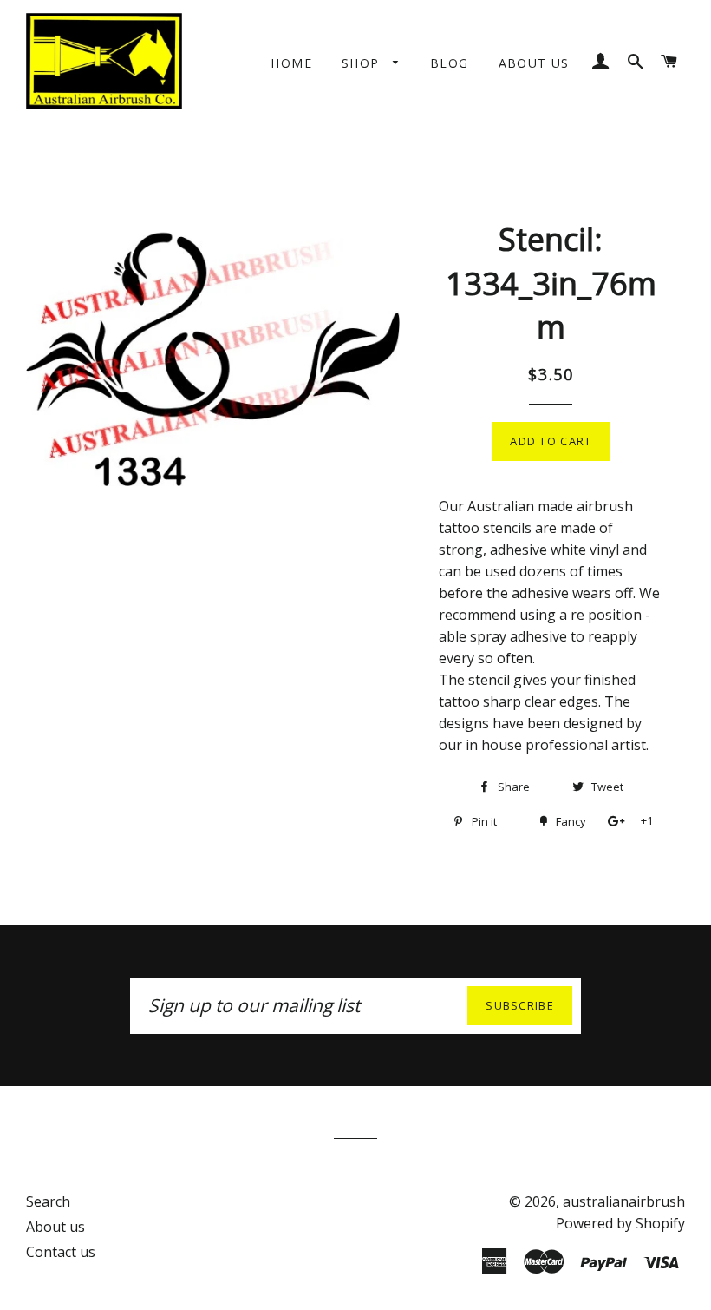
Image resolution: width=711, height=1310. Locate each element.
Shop (363, 63)
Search (48, 1201)
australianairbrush (624, 1201)
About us (534, 63)
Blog (449, 63)
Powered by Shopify (620, 1223)
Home (291, 63)
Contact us (60, 1251)
